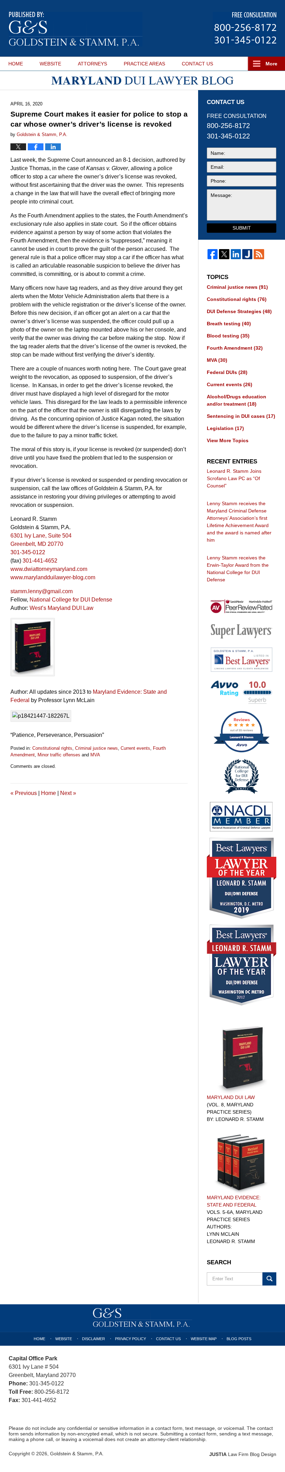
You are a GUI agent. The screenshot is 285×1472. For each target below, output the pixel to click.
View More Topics (228, 440)
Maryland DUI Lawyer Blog (75, 29)
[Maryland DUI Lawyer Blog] (142, 80)
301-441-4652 (40, 561)
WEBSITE (50, 63)
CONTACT (197, 63)
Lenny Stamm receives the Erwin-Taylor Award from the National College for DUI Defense (238, 568)
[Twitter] (224, 254)
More (271, 63)
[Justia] (247, 254)
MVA (95, 754)
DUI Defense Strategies (239, 311)
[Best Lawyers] (241, 660)
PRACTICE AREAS (144, 63)
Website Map (204, 1339)
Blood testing (228, 336)
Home (48, 793)
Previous (23, 793)
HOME (15, 63)
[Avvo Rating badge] (241, 692)
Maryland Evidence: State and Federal (234, 1201)
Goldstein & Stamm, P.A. (77, 1453)
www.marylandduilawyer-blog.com (52, 577)
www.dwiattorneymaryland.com (48, 569)
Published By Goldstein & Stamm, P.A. (244, 29)
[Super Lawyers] (241, 631)
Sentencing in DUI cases (241, 416)
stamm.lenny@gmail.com (41, 591)
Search (269, 1279)
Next (68, 793)
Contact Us (168, 1339)
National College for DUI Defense (71, 600)
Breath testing (229, 323)
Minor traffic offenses (59, 754)
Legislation (225, 428)
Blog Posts (239, 1339)
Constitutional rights (52, 748)
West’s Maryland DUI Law (61, 608)
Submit (242, 228)
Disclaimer (93, 1339)
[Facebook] (212, 254)
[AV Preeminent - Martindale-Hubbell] (241, 606)
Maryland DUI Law (231, 1097)
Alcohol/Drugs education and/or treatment (236, 400)
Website (63, 1339)
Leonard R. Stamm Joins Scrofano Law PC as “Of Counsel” (234, 478)
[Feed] (258, 254)
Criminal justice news (96, 748)
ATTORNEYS (92, 63)
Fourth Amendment (235, 348)
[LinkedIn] (236, 254)
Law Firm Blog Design (242, 1454)
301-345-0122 (27, 552)
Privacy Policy (130, 1339)
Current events (135, 748)
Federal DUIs (227, 372)
